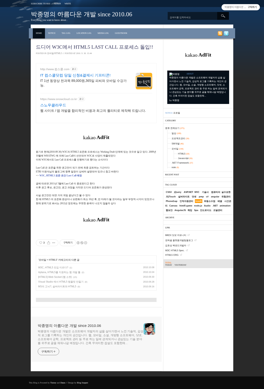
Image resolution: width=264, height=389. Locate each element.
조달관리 (217, 210)
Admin (57, 3)
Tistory (53, 383)
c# (207, 196)
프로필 (176, 113)
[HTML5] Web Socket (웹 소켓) (55, 277)
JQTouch (171, 196)
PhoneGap (171, 201)
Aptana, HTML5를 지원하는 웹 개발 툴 (59, 272)
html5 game (185, 205)
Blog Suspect (82, 383)
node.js (198, 205)
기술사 (205, 192)
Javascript (185, 158)
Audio (207, 205)
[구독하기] (220, 34)
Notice (51, 33)
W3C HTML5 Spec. (175, 250)
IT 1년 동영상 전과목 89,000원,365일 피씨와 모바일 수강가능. (83, 83)
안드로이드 (205, 210)
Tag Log (66, 33)
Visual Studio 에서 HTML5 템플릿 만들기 (61, 281)
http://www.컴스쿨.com (55, 69)
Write (68, 3)
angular (215, 196)
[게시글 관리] (53, 243)
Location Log (84, 33)
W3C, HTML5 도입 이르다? (53, 267)
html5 (199, 201)
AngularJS (180, 210)
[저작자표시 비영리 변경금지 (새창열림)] (81, 242)
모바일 (42, 259)
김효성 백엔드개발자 (175, 245)
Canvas (173, 205)
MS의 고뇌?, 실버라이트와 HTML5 (57, 286)
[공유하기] (48, 243)
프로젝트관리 (180, 138)
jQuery (177, 192)
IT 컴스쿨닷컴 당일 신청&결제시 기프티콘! (75, 75)
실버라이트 (184, 196)
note (175, 167)
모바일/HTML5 (54, 53)
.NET (215, 205)
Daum (62, 383)
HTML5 (53, 259)
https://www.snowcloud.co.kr (58, 99)
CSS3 (169, 192)
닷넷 (194, 196)
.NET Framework (182, 162)
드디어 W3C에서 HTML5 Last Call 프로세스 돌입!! (94, 47)
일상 (176, 133)
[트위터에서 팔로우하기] (226, 34)
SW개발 (178, 143)
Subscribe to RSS (40, 3)
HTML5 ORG (172, 255)
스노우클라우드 (53, 105)
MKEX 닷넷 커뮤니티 (175, 235)
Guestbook (121, 33)
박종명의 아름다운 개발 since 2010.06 (81, 14)
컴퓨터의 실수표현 (221, 192)
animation (225, 205)
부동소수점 (209, 201)
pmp (201, 196)
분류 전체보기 (174, 128)
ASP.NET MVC (191, 192)
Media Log (103, 33)
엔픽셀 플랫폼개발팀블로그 (179, 240)
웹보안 (169, 210)
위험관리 (226, 196)
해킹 (190, 210)
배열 (220, 201)
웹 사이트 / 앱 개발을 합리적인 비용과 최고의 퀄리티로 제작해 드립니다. (93, 110)
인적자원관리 (186, 201)
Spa (196, 210)
